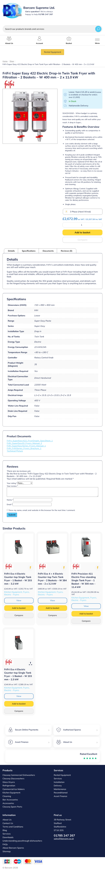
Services (58, 778)
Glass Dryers (9, 782)
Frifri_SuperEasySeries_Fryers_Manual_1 (26, 446)
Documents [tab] (48, 251)
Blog (5, 830)
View (18, 600)
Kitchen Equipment (11, 792)
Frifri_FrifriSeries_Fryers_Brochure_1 (24, 448)
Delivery (58, 785)
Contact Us (8, 823)
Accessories (8, 803)
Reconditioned (60, 792)
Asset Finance (60, 796)
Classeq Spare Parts (12, 806)
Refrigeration (9, 785)
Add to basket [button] (19, 608)
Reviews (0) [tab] (66, 251)
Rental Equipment (52, 52)
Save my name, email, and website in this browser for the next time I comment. (42, 510)
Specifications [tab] (28, 251)
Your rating (12, 483)
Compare (82, 239)
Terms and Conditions (13, 826)
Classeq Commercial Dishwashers (19, 775)
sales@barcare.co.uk (64, 838)
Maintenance (60, 789)
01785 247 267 (64, 835)
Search (98, 29)
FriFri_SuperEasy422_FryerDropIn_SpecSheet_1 (30, 440)
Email (10, 504)
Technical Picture (15, 451)
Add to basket (82, 232)
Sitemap (7, 851)
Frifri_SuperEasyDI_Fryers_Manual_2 (24, 443)
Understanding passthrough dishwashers (22, 840)
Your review (12, 486)
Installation (59, 782)
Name (10, 500)
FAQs (5, 844)
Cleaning (7, 796)
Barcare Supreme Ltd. (39, 8)
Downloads (8, 837)
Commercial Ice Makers (14, 789)
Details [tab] (11, 251)
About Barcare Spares (13, 848)
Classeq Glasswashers (13, 778)
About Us (7, 819)
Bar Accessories (10, 799)
